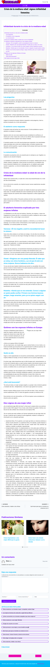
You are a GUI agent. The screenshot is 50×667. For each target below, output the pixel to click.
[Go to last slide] (4, 533)
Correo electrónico (23, 596)
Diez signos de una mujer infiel (11, 58)
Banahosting (41, 663)
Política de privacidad (15, 656)
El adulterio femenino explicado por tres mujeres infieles (18, 41)
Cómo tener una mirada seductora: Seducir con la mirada (36, 540)
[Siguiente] (46, 533)
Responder (45, 561)
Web (36, 596)
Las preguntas (9, 34)
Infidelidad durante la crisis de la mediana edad (16, 32)
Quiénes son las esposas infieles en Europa (15, 53)
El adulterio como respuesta (13, 36)
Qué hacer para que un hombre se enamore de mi (39, 506)
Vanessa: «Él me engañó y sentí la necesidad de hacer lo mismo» (22, 43)
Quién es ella (9, 54)
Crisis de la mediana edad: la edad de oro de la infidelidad (18, 39)
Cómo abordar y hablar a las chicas (11, 505)
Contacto (38, 656)
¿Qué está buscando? (11, 56)
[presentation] (13, 527)
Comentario (5, 576)
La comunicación (10, 38)
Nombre (4, 596)
